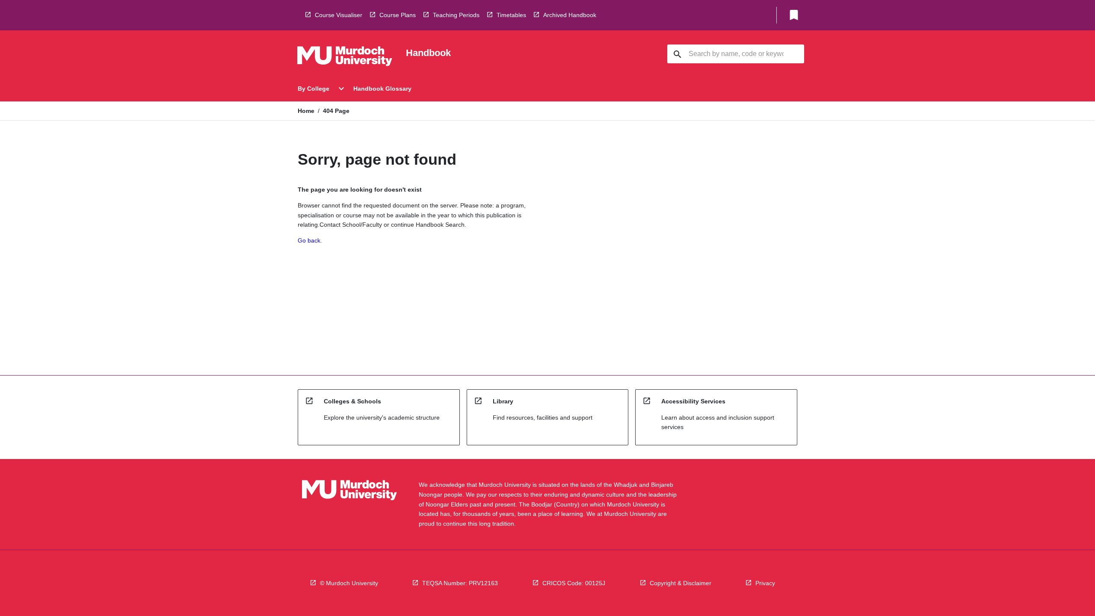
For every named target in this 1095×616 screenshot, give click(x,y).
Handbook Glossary (382, 88)
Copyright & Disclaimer (680, 583)
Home (306, 110)
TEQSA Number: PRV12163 (460, 583)
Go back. (310, 240)
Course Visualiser (338, 15)
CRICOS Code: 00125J (573, 583)
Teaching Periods (456, 15)
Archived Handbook (569, 15)
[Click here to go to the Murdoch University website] (344, 57)
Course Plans (397, 15)
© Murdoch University (349, 583)
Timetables (511, 15)
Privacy (765, 583)
